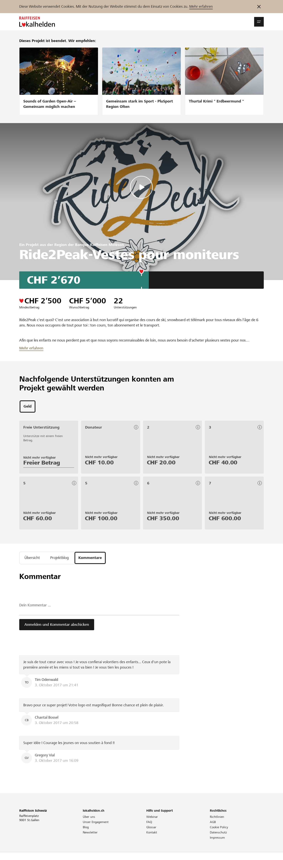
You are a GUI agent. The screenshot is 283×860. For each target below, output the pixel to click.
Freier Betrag (41, 462)
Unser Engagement (96, 822)
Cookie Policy (219, 827)
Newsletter (90, 832)
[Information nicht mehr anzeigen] (259, 6)
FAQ (149, 822)
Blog (86, 827)
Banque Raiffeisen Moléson (99, 244)
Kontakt (151, 832)
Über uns (89, 817)
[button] (259, 22)
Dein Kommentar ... (35, 605)
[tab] (27, 406)
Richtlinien (217, 817)
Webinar (152, 817)
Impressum (217, 837)
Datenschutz (218, 832)
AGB (213, 822)
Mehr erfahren (201, 6)
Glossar (151, 827)
